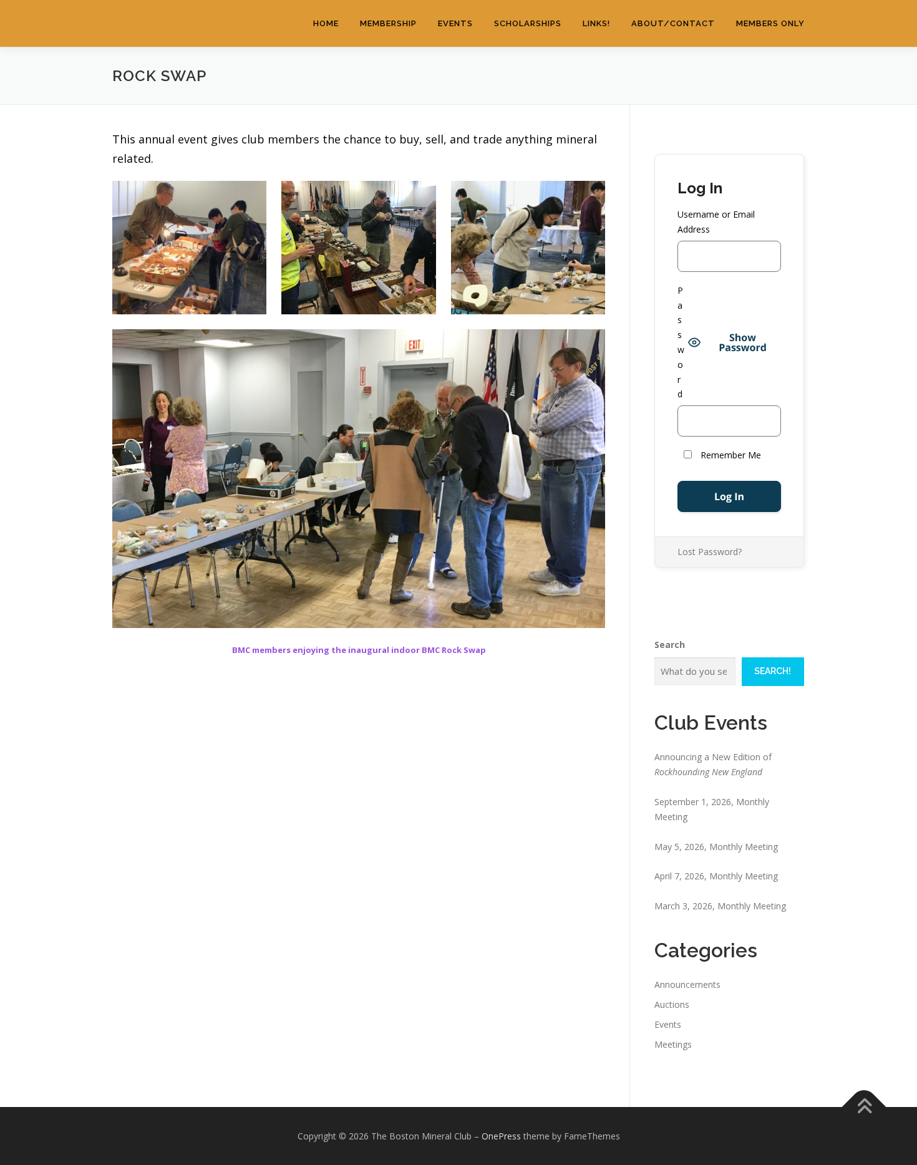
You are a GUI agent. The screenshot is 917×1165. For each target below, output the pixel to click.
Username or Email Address (716, 221)
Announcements (687, 984)
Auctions (671, 1004)
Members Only (770, 23)
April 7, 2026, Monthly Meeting (716, 876)
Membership (388, 23)
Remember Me (729, 455)
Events (455, 23)
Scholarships (527, 23)
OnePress (501, 1136)
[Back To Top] (864, 1107)
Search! (772, 671)
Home (326, 23)
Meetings (673, 1044)
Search (669, 644)
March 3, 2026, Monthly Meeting (720, 906)
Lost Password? (709, 552)
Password (680, 342)
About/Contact (673, 23)
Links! (596, 23)
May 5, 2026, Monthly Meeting (716, 847)
